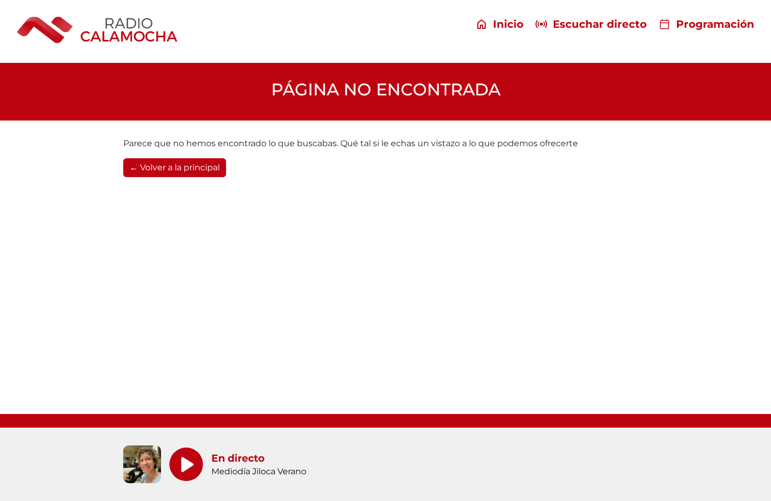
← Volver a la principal (175, 167)
